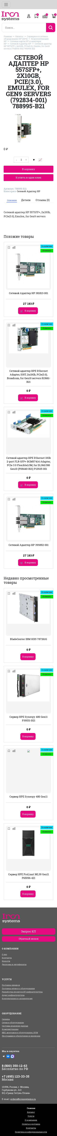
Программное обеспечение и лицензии (21, 1036)
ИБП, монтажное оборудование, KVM (20, 1032)
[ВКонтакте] (8, 1056)
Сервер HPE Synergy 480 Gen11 (28, 796)
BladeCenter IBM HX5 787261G (28, 639)
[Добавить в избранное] (34, 160)
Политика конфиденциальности (31, 1132)
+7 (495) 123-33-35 (15, 1076)
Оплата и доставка (31, 1124)
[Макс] (12, 1056)
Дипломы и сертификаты (14, 964)
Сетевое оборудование (13, 1022)
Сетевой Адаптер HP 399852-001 (28, 544)
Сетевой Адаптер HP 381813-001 (28, 293)
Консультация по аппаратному (17, 998)
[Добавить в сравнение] (40, 160)
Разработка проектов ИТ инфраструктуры (22, 992)
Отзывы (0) (43, 200)
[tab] (12, 200)
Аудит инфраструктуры (13, 995)
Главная (8, 36)
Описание (12, 200)
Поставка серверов (11, 985)
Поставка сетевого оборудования (18, 988)
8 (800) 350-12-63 (14, 1066)
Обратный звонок (28, 938)
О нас (4, 954)
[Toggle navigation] (6, 5)
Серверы (6, 1019)
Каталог (19, 36)
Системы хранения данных (15, 1026)
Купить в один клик (28, 177)
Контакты (7, 957)
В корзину (28, 169)
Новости (6, 961)
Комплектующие (10, 1029)
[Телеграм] (3, 1056)
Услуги (31, 1116)
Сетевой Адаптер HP (20, 43)
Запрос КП (28, 931)
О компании (31, 1120)
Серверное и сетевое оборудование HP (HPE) (26, 37)
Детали (26, 200)
